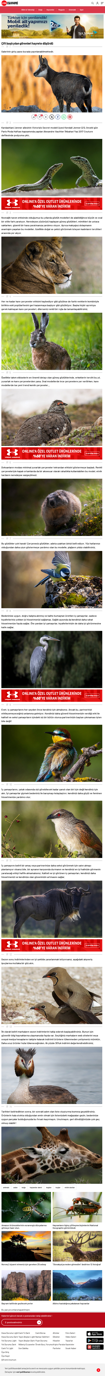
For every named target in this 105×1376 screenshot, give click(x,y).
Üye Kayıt (5, 1356)
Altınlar (56, 1333)
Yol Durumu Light (9, 1340)
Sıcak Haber (70, 1348)
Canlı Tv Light (7, 1348)
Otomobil (72, 10)
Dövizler (56, 1337)
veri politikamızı (23, 1372)
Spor (82, 10)
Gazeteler (69, 1344)
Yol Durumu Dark (8, 1344)
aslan (15, 1187)
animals (6, 1187)
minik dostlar (70, 1187)
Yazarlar (69, 1340)
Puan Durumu (41, 1340)
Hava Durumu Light (9, 1333)
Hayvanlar (50, 10)
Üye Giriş (5, 1352)
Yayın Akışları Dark (26, 1340)
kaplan (48, 1187)
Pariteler (57, 1348)
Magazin (61, 10)
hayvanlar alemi (36, 1187)
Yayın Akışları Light (26, 1337)
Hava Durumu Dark (9, 1337)
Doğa (40, 10)
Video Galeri (70, 1337)
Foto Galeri (70, 1333)
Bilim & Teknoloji (27, 10)
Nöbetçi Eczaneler (26, 1344)
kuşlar (58, 1187)
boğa (24, 1187)
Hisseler (56, 1340)
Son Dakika (23, 1348)
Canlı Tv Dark (24, 1333)
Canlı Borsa (40, 1333)
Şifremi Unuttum (8, 1360)
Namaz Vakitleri (42, 1337)
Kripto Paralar (59, 1344)
